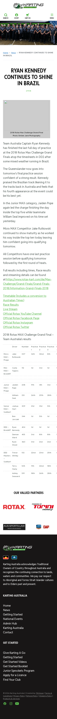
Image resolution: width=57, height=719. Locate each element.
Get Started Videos (15, 662)
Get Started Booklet (15, 666)
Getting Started (12, 614)
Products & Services (11, 698)
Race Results (11, 305)
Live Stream (10, 309)
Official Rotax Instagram (18, 322)
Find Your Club (12, 679)
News (13, 52)
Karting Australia (13, 628)
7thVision (40, 693)
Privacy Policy (19, 696)
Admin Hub (10, 623)
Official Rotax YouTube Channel (22, 314)
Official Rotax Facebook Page (21, 318)
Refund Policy (32, 696)
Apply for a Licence (14, 675)
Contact (8, 632)
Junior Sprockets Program (18, 670)
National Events (13, 619)
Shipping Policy (45, 696)
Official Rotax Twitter (16, 327)
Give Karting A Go (14, 653)
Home (5, 52)
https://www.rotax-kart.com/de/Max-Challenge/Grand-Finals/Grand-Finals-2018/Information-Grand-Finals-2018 (27, 284)
